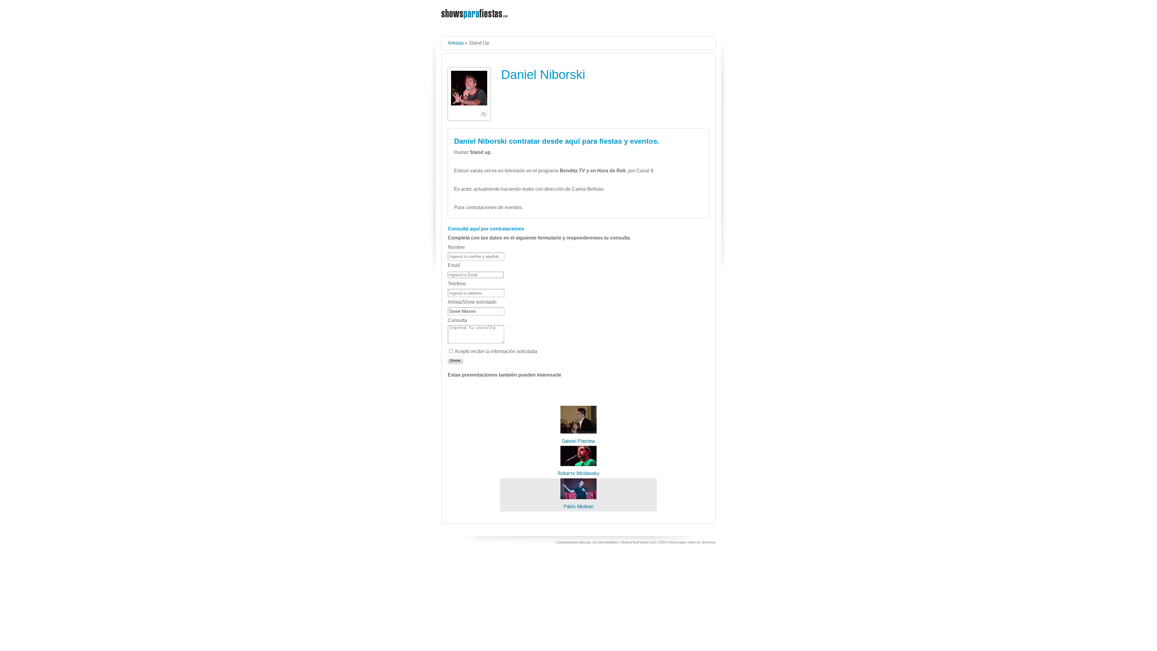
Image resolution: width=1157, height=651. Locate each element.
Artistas (456, 42)
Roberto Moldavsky (578, 473)
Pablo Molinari (578, 506)
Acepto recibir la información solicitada (496, 351)
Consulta (457, 320)
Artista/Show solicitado (472, 302)
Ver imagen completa (469, 94)
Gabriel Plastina (578, 441)
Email (454, 265)
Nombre (456, 247)
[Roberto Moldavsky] (578, 464)
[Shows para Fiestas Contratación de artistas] (475, 22)
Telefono (457, 283)
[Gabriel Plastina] (578, 432)
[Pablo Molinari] (578, 497)
